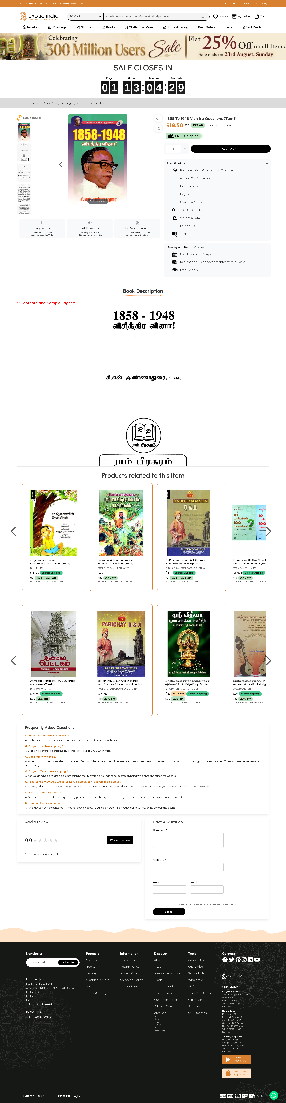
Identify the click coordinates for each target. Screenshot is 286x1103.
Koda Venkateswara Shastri (184, 689)
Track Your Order (199, 993)
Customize (195, 966)
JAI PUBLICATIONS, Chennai (191, 568)
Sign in (230, 3)
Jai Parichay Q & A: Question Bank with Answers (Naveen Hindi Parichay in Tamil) (120, 684)
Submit (169, 911)
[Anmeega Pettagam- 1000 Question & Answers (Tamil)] (53, 675)
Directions (227, 1006)
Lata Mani (38, 568)
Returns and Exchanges (196, 262)
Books (46, 103)
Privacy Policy (229, 904)
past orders (138, 797)
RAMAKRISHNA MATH (120, 568)
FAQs (157, 966)
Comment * (160, 830)
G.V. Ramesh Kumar (246, 568)
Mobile (194, 882)
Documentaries (165, 986)
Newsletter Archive (167, 973)
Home (35, 103)
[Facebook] (225, 960)
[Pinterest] (238, 960)
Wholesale (195, 980)
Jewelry (91, 973)
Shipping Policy (131, 980)
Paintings (93, 986)
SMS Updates (197, 1013)
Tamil (85, 103)
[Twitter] (231, 960)
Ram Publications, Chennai (214, 170)
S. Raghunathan (42, 689)
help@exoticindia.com (197, 786)
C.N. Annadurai (201, 178)
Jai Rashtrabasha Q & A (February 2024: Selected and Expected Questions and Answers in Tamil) (186, 563)
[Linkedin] (250, 960)
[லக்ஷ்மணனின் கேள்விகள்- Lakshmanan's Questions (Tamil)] (53, 554)
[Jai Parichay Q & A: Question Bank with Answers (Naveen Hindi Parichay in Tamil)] (121, 675)
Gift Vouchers (197, 999)
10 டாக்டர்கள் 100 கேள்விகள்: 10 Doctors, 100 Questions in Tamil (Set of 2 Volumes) (256, 563)
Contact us (248, 3)
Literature (99, 103)
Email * (157, 882)
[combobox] (150, 17)
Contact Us (196, 960)
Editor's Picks (163, 1006)
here (110, 797)
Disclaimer (127, 960)
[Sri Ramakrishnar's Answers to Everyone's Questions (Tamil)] (121, 554)
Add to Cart (231, 148)
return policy (32, 765)
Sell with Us (196, 973)
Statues (91, 960)
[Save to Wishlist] (158, 120)
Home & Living (96, 993)
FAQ (264, 3)
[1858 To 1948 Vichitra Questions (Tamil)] (24, 132)
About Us (160, 960)
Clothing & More (97, 980)
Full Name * (159, 860)
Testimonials (163, 993)
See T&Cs (48, 235)
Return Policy (129, 966)
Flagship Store (230, 991)
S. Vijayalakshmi (244, 689)
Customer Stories (166, 999)
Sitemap (194, 1006)
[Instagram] (244, 960)
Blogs (158, 980)
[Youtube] (257, 960)
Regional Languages (66, 103)
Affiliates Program (200, 986)
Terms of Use (212, 904)
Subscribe (68, 962)
